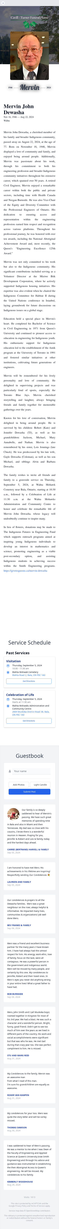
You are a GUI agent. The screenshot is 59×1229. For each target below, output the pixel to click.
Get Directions (29, 681)
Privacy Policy (21, 1206)
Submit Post (29, 791)
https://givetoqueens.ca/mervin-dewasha (25, 570)
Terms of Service (38, 1206)
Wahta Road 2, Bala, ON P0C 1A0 (28, 675)
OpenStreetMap (32, 1210)
